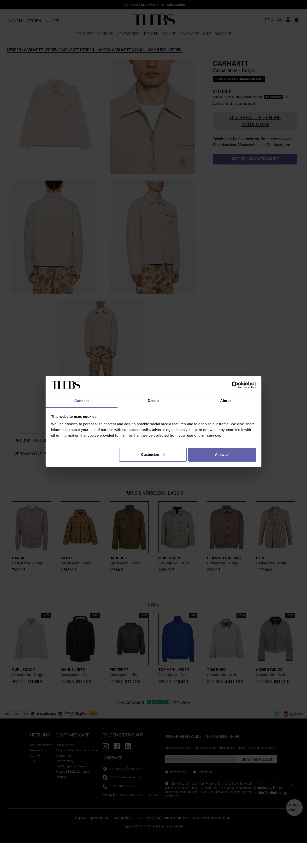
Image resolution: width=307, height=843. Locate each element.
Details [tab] (153, 401)
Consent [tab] (81, 401)
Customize (150, 455)
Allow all (222, 455)
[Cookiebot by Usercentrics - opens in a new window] (235, 385)
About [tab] (225, 401)
